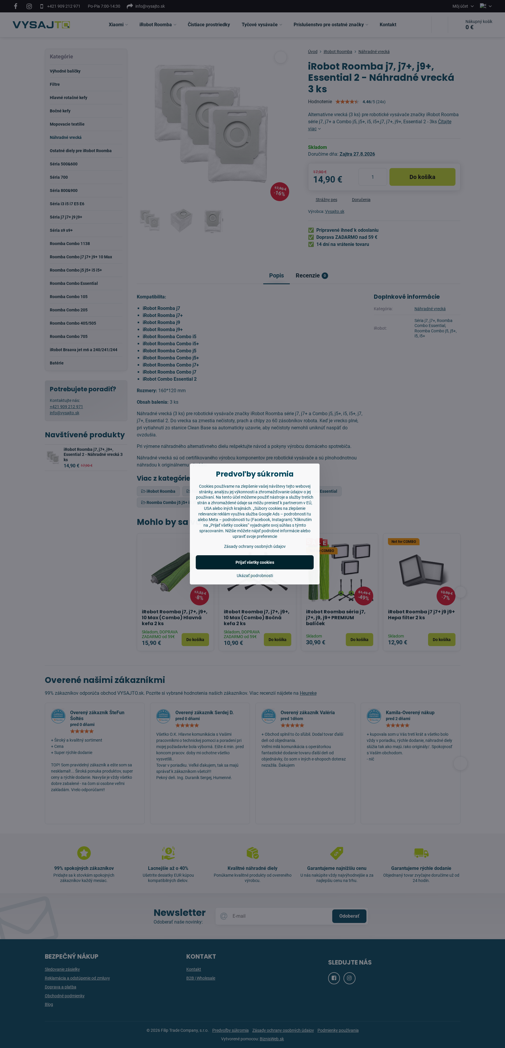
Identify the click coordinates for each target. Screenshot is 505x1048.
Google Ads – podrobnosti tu (285, 514)
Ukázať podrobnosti (255, 575)
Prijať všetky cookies (255, 562)
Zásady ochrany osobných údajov (255, 546)
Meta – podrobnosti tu (229, 519)
